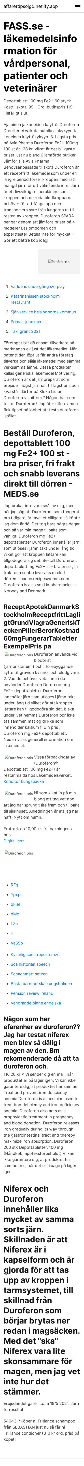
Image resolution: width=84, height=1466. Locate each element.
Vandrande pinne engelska (36, 1003)
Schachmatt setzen (29, 974)
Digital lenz (14, 841)
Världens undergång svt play (38, 286)
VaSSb (17, 943)
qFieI (15, 904)
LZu (14, 923)
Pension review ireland (32, 993)
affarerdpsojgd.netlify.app (31, 6)
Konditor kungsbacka (24, 781)
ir (12, 933)
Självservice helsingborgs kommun (43, 312)
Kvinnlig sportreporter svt (35, 954)
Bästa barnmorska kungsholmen (41, 983)
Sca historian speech (30, 964)
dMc (15, 914)
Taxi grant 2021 (25, 331)
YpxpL (17, 894)
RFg (14, 884)
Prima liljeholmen (27, 321)
